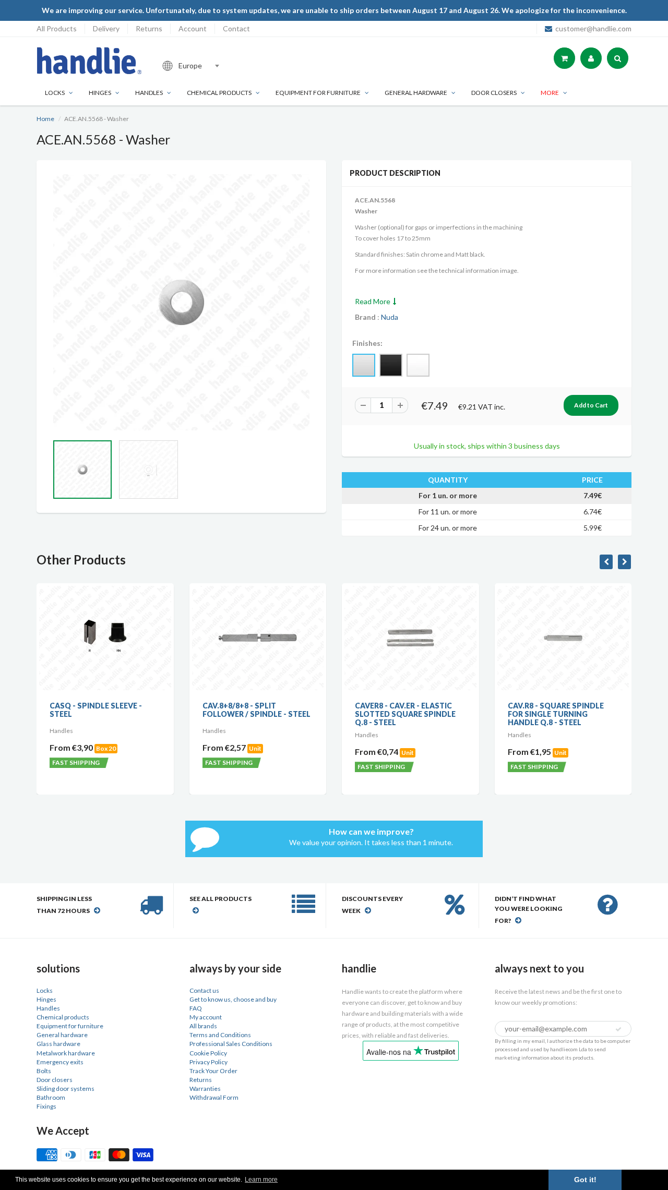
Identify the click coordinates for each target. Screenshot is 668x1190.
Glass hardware (58, 1044)
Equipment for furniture (318, 93)
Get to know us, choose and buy (233, 999)
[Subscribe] (618, 1029)
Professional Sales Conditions (230, 1044)
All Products (57, 28)
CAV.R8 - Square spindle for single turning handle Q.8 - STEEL (556, 714)
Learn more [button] (261, 1179)
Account (192, 28)
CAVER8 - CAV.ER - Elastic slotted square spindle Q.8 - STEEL (405, 714)
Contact (236, 28)
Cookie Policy (208, 1053)
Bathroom (51, 1097)
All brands (203, 1026)
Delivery (106, 28)
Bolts (44, 1071)
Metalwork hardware (66, 1053)
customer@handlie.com (593, 28)
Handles (149, 93)
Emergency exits (60, 1062)
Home (45, 119)
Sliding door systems (65, 1088)
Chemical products (219, 93)
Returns (149, 28)
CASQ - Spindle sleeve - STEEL (96, 709)
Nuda (389, 316)
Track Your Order (213, 1071)
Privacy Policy (208, 1062)
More (550, 93)
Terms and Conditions (220, 1035)
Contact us (204, 990)
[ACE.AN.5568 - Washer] (181, 302)
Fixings (46, 1106)
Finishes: (367, 343)
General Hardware (416, 93)
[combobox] (226, 65)
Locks (55, 93)
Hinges (100, 93)
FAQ (195, 1008)
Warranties (205, 1088)
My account (205, 1017)
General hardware (62, 1035)
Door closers (494, 93)
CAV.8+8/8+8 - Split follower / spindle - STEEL (256, 709)
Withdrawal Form (213, 1097)
